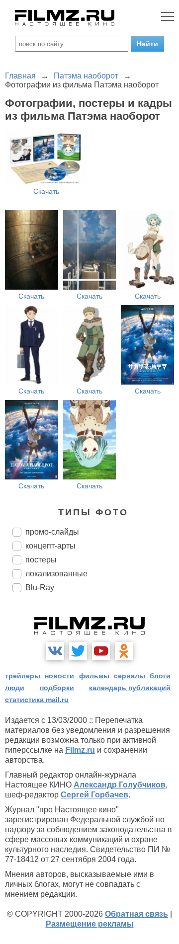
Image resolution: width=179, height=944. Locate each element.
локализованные (56, 573)
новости (59, 676)
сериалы (129, 676)
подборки (57, 688)
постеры (41, 559)
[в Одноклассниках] (124, 651)
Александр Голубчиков (120, 785)
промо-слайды (52, 532)
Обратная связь (136, 914)
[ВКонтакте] (55, 651)
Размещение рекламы (90, 924)
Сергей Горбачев (94, 794)
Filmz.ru (80, 750)
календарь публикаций (130, 688)
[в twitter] (78, 651)
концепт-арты (50, 546)
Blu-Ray (39, 587)
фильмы (94, 676)
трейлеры (22, 676)
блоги (160, 676)
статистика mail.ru (37, 700)
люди (14, 688)
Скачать (46, 191)
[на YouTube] (101, 651)
